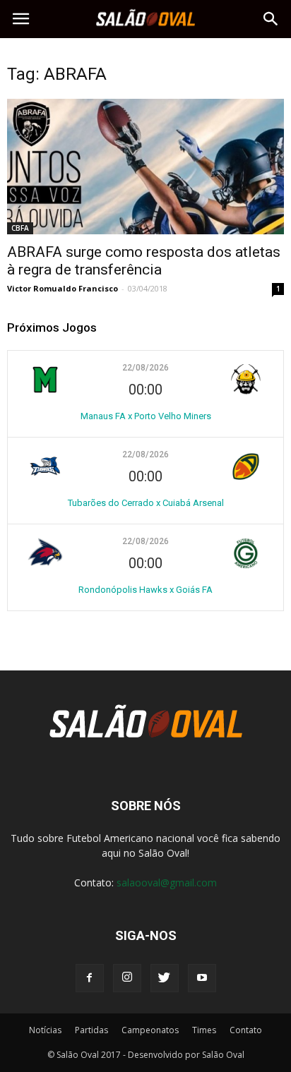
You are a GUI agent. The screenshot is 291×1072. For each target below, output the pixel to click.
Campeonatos (150, 1030)
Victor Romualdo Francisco (62, 288)
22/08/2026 (145, 368)
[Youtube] (202, 978)
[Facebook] (90, 978)
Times (204, 1030)
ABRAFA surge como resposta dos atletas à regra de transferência (143, 260)
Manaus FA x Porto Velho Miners (146, 416)
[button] (271, 19)
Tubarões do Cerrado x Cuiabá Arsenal (146, 503)
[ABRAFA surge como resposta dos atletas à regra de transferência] (145, 166)
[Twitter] (164, 978)
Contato (246, 1030)
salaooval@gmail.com (167, 882)
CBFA (20, 228)
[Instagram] (127, 978)
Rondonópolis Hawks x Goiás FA (145, 589)
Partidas (91, 1030)
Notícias (45, 1030)
